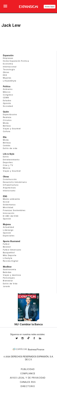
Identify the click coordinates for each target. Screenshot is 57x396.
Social (6, 202)
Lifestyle (7, 258)
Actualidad (8, 227)
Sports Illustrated (11, 241)
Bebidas (7, 272)
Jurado (6, 286)
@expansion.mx (28, 338)
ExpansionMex (36, 338)
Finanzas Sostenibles (14, 210)
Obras (6, 72)
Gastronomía (9, 269)
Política (6, 86)
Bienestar (8, 281)
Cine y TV (8, 165)
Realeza (7, 117)
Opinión (7, 103)
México (7, 92)
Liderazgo (8, 230)
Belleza (7, 126)
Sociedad (8, 106)
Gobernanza (9, 205)
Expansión (8, 55)
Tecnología (9, 69)
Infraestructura (10, 185)
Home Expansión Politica (16, 61)
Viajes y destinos (12, 275)
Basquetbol (9, 252)
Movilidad (8, 207)
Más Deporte (9, 255)
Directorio (28, 386)
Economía (8, 64)
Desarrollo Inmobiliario (15, 182)
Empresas (8, 58)
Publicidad (28, 369)
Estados (7, 100)
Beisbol (7, 247)
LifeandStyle (9, 81)
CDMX (6, 97)
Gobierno (8, 89)
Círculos (7, 120)
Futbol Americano (12, 250)
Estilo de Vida (10, 283)
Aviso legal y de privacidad (28, 377)
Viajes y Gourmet (12, 128)
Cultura (6, 131)
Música (6, 168)
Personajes (9, 278)
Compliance (27, 373)
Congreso (8, 95)
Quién (6, 111)
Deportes (8, 162)
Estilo (6, 157)
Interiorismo (9, 191)
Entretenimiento (11, 160)
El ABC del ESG (11, 216)
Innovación (8, 213)
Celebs (6, 145)
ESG (5, 75)
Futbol (6, 244)
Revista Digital (49, 7)
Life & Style (8, 153)
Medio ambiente (11, 199)
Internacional (10, 67)
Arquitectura (9, 188)
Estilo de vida (10, 148)
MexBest (7, 266)
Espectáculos (10, 114)
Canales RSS (28, 382)
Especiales (8, 236)
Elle (5, 137)
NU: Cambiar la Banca (28, 324)
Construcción (10, 179)
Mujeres (7, 78)
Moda (6, 123)
